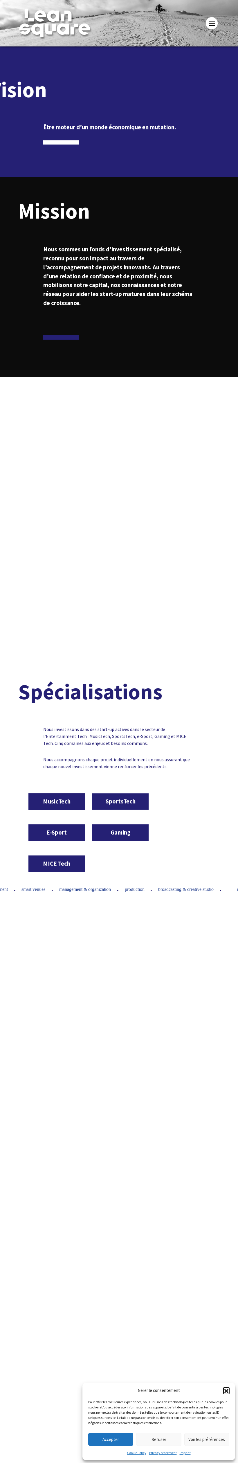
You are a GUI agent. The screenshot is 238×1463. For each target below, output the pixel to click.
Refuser (159, 1439)
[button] (226, 1390)
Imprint (185, 1453)
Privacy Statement (163, 1453)
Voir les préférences (206, 1439)
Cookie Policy (136, 1453)
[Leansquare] (67, 23)
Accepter (110, 1439)
